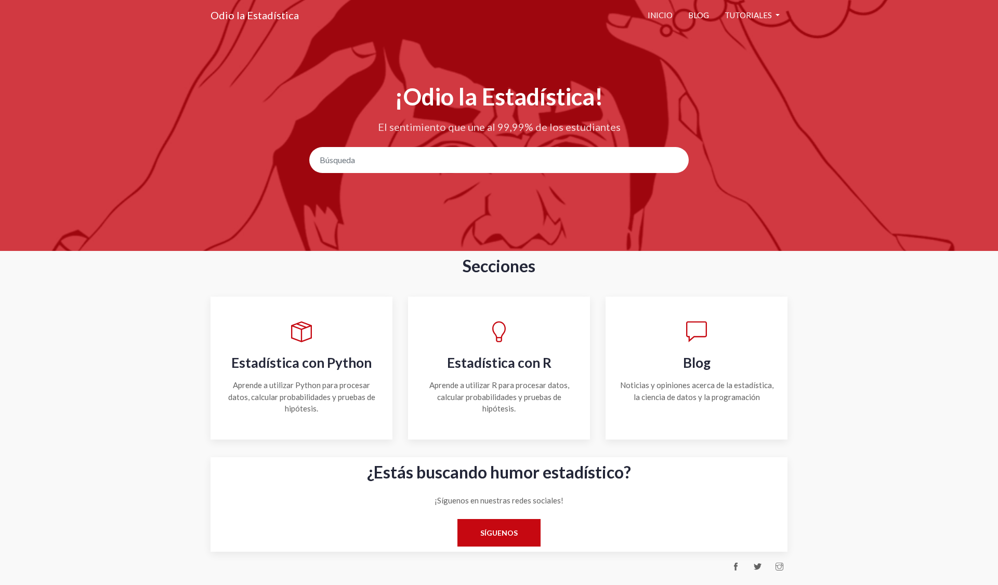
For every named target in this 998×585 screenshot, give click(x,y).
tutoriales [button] (749, 15)
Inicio (660, 15)
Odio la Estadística (255, 15)
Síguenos (499, 532)
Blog (698, 15)
